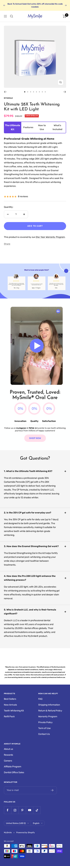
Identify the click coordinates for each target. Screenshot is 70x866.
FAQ (40, 699)
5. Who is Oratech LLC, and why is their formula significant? (30, 611)
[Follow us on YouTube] (29, 810)
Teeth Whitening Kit (14, 710)
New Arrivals (10, 704)
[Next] (64, 92)
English (36, 823)
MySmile (8, 98)
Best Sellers (10, 699)
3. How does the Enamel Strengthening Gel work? (31, 546)
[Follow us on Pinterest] (22, 810)
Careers (8, 760)
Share (7, 244)
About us (8, 749)
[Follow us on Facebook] (7, 810)
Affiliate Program (12, 766)
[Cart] (64, 16)
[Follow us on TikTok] (37, 810)
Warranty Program (47, 716)
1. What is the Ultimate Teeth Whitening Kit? (28, 471)
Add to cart (35, 226)
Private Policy (45, 722)
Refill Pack (9, 716)
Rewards (8, 755)
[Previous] (5, 92)
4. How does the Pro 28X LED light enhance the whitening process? (30, 578)
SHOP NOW (35, 438)
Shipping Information (49, 704)
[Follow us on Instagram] (15, 810)
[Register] (52, 790)
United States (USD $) (16, 823)
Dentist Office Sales (14, 772)
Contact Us (44, 734)
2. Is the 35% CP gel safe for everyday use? (27, 512)
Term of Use (44, 728)
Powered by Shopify (25, 832)
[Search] (11, 16)
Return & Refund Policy (50, 710)
